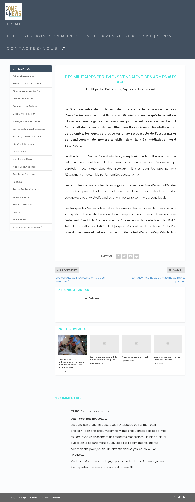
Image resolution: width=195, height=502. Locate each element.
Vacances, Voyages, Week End (28, 227)
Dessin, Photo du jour (24, 114)
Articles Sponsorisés (23, 76)
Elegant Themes (29, 498)
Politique (18, 182)
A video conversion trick (135, 357)
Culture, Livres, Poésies (25, 106)
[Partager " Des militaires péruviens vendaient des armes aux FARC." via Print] (136, 256)
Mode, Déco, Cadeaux (24, 167)
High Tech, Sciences (23, 144)
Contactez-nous (32, 49)
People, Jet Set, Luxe (24, 174)
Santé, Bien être (21, 197)
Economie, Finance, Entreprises (29, 129)
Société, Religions (22, 204)
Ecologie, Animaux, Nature (26, 121)
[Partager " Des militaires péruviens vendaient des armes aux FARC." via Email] (130, 256)
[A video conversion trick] (136, 344)
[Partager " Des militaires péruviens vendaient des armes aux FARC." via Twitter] (124, 256)
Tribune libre (19, 219)
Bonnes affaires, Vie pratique (28, 83)
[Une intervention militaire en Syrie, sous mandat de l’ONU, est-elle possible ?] (72, 345)
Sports (16, 212)
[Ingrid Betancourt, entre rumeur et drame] (168, 344)
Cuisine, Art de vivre (23, 99)
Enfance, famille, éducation (27, 136)
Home (15, 24)
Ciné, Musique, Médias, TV (26, 91)
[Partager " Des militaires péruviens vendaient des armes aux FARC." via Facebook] (118, 256)
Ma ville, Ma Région (23, 159)
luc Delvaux (108, 89)
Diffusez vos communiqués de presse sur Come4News (89, 36)
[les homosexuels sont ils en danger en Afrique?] (104, 344)
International (146, 89)
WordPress (57, 498)
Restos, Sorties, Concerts (26, 189)
